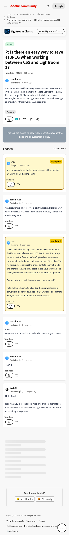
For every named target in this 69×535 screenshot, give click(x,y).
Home (9, 14)
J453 (13, 161)
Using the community (15, 521)
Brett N (13, 388)
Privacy (42, 521)
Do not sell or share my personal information (42, 526)
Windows (10, 112)
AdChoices (13, 531)
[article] (34, 173)
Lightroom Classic (43, 14)
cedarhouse (15, 79)
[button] (6, 6)
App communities (24, 14)
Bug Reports (12, 17)
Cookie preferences (14, 526)
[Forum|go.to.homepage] (23, 6)
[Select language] (48, 6)
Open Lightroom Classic (50, 31)
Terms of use (31, 521)
